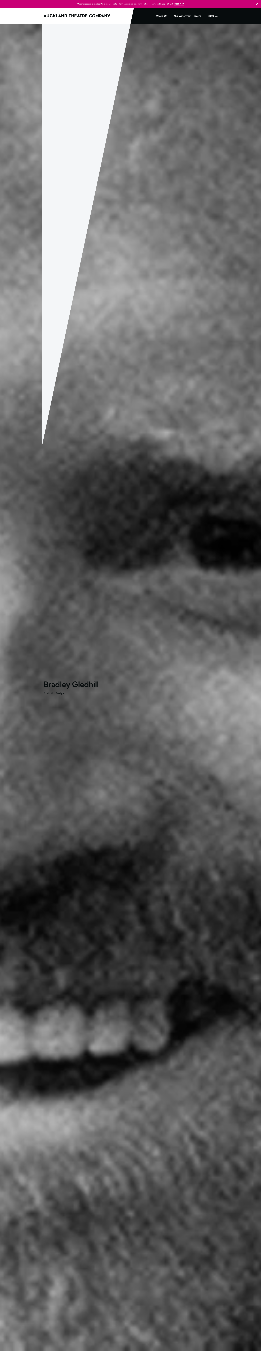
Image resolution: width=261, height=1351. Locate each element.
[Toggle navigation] (212, 15)
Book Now (179, 3)
